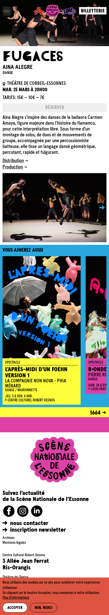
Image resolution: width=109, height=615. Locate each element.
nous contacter (29, 523)
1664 (95, 413)
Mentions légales (14, 543)
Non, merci (43, 608)
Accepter (15, 608)
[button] (98, 207)
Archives (8, 538)
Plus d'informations (16, 598)
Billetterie (93, 11)
